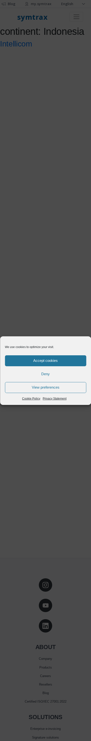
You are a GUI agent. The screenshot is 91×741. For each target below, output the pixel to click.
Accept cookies (45, 360)
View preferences (45, 387)
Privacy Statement (54, 398)
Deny (45, 374)
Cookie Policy (31, 398)
